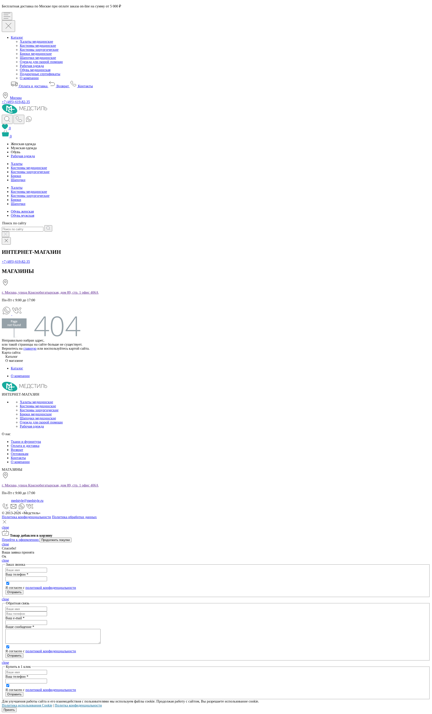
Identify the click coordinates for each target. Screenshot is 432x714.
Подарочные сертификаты (40, 74)
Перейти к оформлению (21, 540)
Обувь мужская (22, 215)
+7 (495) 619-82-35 (16, 102)
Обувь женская (22, 211)
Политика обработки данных (74, 517)
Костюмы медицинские (38, 45)
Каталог (17, 37)
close (5, 527)
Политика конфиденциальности (26, 517)
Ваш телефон (16, 574)
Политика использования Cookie (27, 705)
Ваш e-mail (15, 618)
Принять (9, 710)
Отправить (14, 655)
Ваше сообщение (19, 627)
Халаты (16, 164)
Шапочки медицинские (38, 58)
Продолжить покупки (55, 540)
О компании (29, 78)
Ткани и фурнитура (26, 442)
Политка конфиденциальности (78, 705)
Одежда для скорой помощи (41, 62)
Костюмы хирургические (39, 50)
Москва (16, 98)
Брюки (16, 176)
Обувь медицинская (35, 70)
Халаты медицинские (36, 41)
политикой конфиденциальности (50, 588)
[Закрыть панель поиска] (5, 234)
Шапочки (18, 180)
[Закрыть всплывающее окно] (4, 523)
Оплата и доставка (33, 86)
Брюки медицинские (36, 54)
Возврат (63, 86)
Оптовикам (19, 454)
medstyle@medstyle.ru (27, 500)
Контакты (85, 86)
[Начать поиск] (48, 228)
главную (29, 348)
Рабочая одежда (32, 66)
